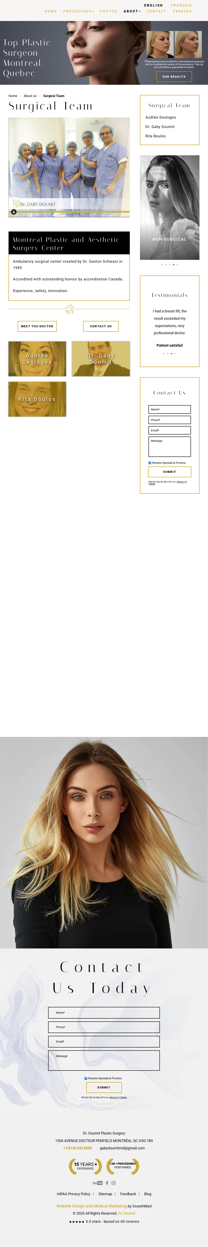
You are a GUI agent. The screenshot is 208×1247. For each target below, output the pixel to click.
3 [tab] (169, 264)
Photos (109, 11)
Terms (151, 484)
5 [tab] (177, 264)
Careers (182, 11)
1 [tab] (162, 264)
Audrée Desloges (37, 359)
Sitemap (105, 1194)
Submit (169, 471)
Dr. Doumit (126, 1213)
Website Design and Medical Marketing (91, 1206)
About (131, 11)
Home (51, 11)
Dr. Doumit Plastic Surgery (104, 1133)
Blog (147, 1194)
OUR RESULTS (174, 76)
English (153, 5)
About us (30, 96)
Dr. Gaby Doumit (101, 359)
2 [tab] (166, 264)
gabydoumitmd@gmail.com (122, 1148)
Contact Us (101, 326)
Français (181, 5)
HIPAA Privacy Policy (73, 1194)
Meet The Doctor (37, 326)
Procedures (77, 11)
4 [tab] (173, 264)
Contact (157, 11)
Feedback (128, 1194)
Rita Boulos (37, 399)
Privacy (181, 482)
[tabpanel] (170, 207)
